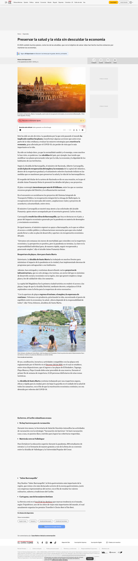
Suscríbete (113, 2)
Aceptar (90, 558)
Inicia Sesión (124, 2)
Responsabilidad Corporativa (89, 548)
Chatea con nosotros (114, 542)
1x (79, 130)
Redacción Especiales (24, 59)
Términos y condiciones (70, 548)
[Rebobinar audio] (74, 130)
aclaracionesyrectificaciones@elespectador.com (74, 555)
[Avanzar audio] (76, 130)
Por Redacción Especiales (26, 513)
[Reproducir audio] (20, 130)
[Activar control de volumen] (82, 130)
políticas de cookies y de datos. (60, 560)
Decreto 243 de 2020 (54, 364)
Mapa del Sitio (66, 542)
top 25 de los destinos (44, 501)
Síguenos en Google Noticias (52, 526)
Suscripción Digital (96, 542)
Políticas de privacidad (52, 548)
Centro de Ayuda (37, 548)
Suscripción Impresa (80, 542)
